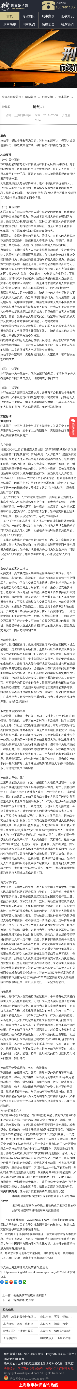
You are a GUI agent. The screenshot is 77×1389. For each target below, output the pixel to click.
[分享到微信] (24, 1282)
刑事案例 (48, 16)
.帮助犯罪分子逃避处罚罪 (17, 1331)
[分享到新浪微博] (11, 1282)
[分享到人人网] (20, 1282)
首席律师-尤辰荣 (23, 1300)
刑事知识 (67, 16)
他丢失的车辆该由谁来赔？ (30, 1295)
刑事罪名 (63, 96)
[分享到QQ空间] (6, 1282)
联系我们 (67, 24)
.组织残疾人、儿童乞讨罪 (55, 1338)
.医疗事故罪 (9, 1338)
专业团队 (29, 16)
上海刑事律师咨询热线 (38, 1385)
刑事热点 (29, 24)
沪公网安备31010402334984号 (29, 1378)
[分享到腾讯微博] (15, 1282)
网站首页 (30, 96)
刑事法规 (9, 24)
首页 (10, 16)
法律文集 (48, 24)
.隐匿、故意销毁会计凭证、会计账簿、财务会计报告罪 (35, 1316)
